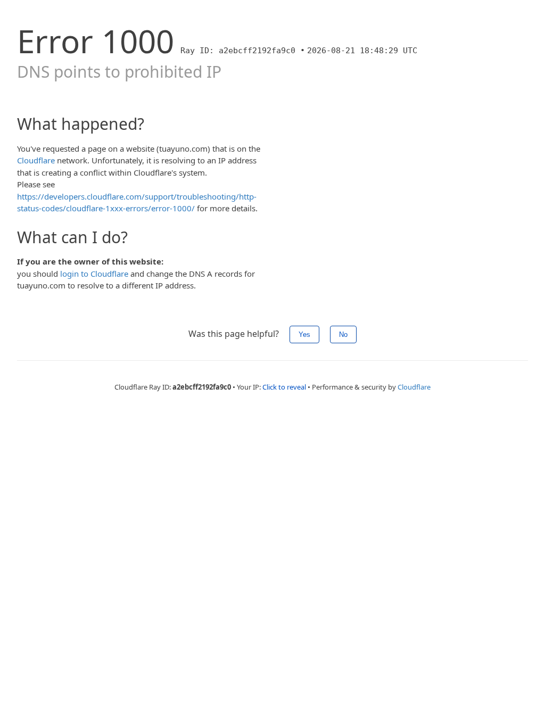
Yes (304, 334)
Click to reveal (284, 387)
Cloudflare (36, 160)
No (343, 334)
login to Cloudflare (94, 273)
